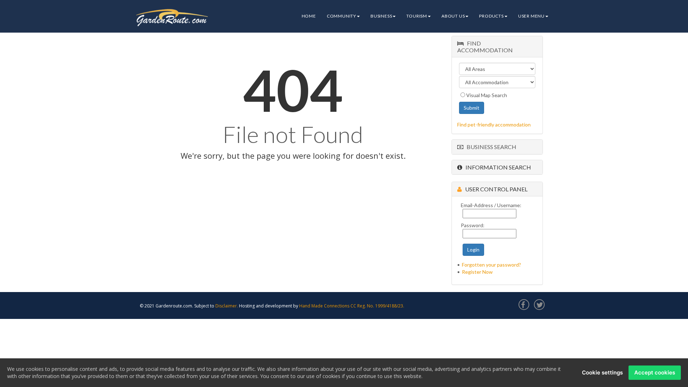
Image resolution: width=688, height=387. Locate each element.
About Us (453, 16)
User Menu (531, 16)
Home (309, 16)
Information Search (496, 167)
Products (491, 16)
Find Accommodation (485, 46)
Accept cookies (654, 372)
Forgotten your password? (491, 265)
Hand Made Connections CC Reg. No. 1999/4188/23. (351, 306)
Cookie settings (602, 372)
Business (381, 16)
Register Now (477, 272)
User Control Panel (494, 189)
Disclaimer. (226, 306)
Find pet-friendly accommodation (494, 124)
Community (341, 16)
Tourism (416, 16)
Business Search (489, 146)
